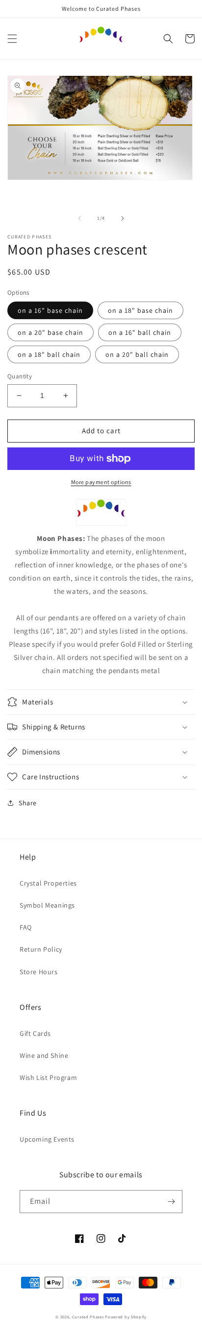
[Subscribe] (171, 1201)
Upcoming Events (47, 1139)
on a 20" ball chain (137, 354)
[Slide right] (122, 218)
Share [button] (28, 802)
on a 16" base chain (50, 310)
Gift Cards (35, 1033)
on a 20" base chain (50, 332)
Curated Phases (88, 1316)
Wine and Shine (44, 1055)
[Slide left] (79, 218)
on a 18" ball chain (49, 354)
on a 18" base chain (140, 310)
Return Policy (41, 949)
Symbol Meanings (47, 905)
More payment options (101, 482)
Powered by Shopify (126, 1316)
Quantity (19, 376)
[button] (12, 38)
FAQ (26, 927)
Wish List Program (48, 1077)
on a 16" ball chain (139, 332)
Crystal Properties (48, 883)
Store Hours (39, 971)
